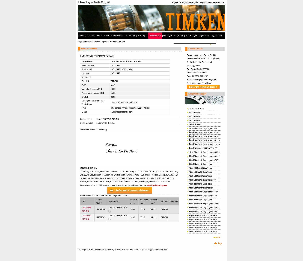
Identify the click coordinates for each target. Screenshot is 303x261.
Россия (211, 2)
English (175, 2)
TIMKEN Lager (155, 36)
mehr (218, 237)
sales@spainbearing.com (204, 80)
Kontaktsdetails (117, 36)
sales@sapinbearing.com (122, 112)
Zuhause (82, 36)
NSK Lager (178, 36)
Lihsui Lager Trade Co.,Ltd (105, 250)
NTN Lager (130, 36)
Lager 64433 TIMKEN (105, 123)
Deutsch (220, 2)
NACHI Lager (191, 36)
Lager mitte (204, 36)
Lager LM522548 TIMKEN (107, 119)
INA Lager (167, 36)
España (203, 2)
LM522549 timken (117, 42)
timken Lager (100, 42)
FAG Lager (142, 36)
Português (193, 2)
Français (184, 2)
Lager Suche (216, 36)
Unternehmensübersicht (98, 36)
